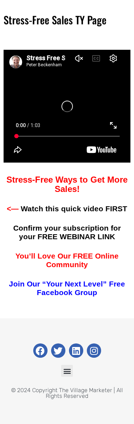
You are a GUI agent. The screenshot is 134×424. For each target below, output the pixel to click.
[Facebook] (40, 350)
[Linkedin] (76, 350)
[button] (67, 371)
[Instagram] (94, 350)
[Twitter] (58, 350)
